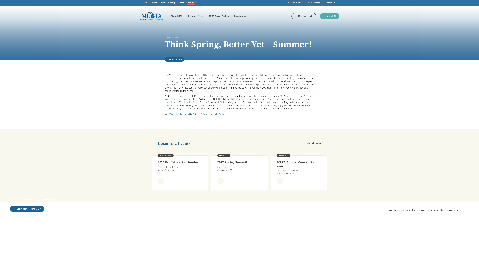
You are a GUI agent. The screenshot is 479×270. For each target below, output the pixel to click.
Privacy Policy (452, 210)
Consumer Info (294, 3)
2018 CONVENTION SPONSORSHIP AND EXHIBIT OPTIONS (194, 113)
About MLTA (176, 16)
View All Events (314, 143)
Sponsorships (240, 16)
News (200, 16)
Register (191, 3)
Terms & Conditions (436, 210)
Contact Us (330, 3)
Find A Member (313, 3)
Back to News (173, 37)
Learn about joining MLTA (29, 209)
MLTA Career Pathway (220, 16)
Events (191, 16)
